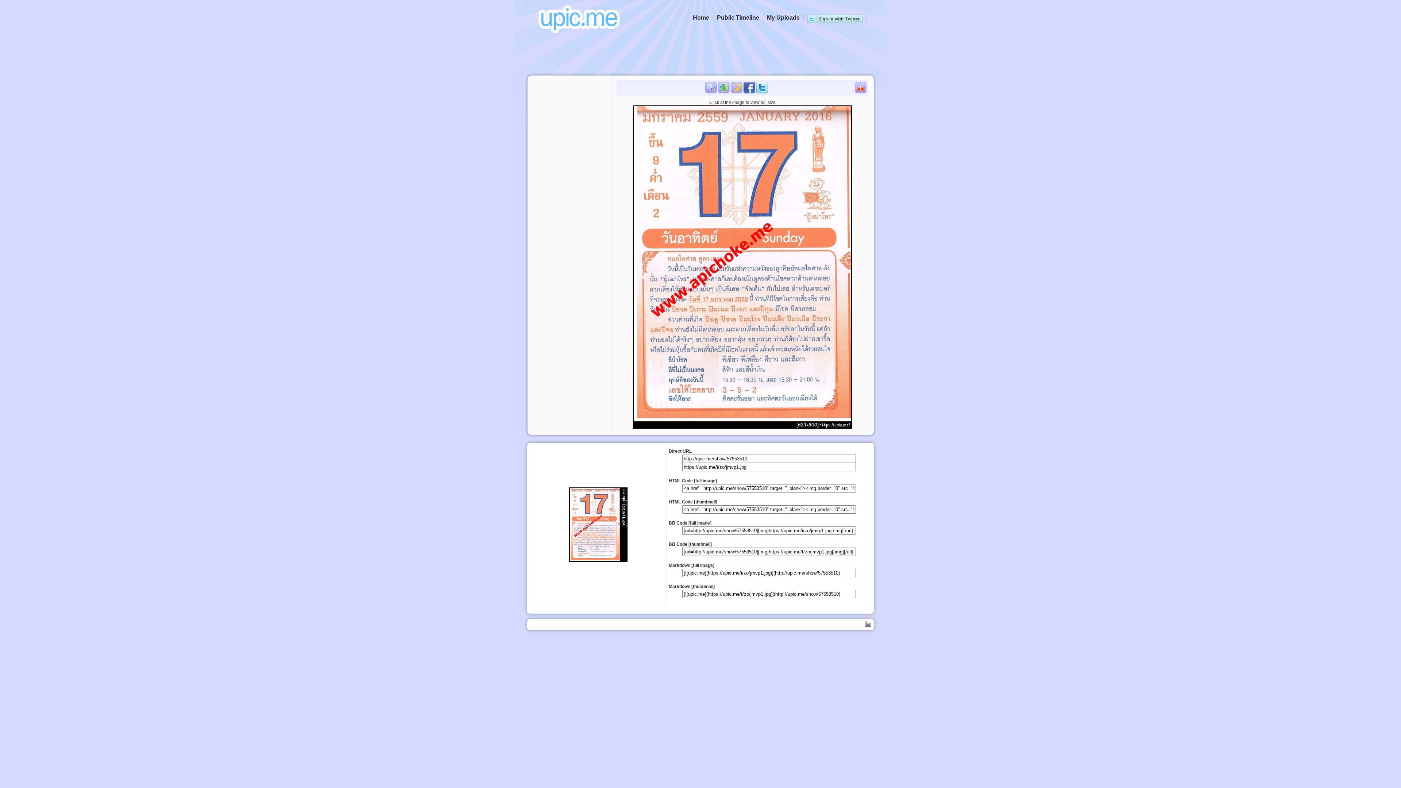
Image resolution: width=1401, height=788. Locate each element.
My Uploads (783, 18)
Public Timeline (738, 18)
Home (701, 18)
